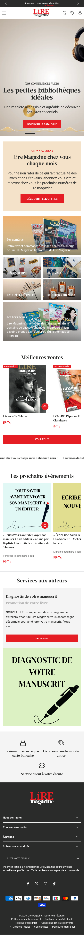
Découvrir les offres (42, 198)
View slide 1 (18, 131)
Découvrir (52, 124)
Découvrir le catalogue (43, 135)
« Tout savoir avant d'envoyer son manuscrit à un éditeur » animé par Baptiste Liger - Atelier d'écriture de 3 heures (26, 541)
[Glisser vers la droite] (77, 3)
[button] (64, 13)
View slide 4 (54, 131)
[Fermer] (77, 892)
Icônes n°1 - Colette (15, 416)
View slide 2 (30, 131)
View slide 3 (42, 131)
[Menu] (4, 13)
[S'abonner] (79, 858)
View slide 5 (65, 131)
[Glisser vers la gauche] (6, 3)
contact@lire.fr (58, 3)
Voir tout (42, 439)
